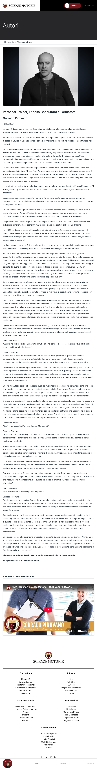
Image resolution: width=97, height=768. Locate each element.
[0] (60, 5)
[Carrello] (60, 5)
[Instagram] (46, 757)
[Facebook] (41, 757)
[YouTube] (50, 757)
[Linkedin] (55, 757)
